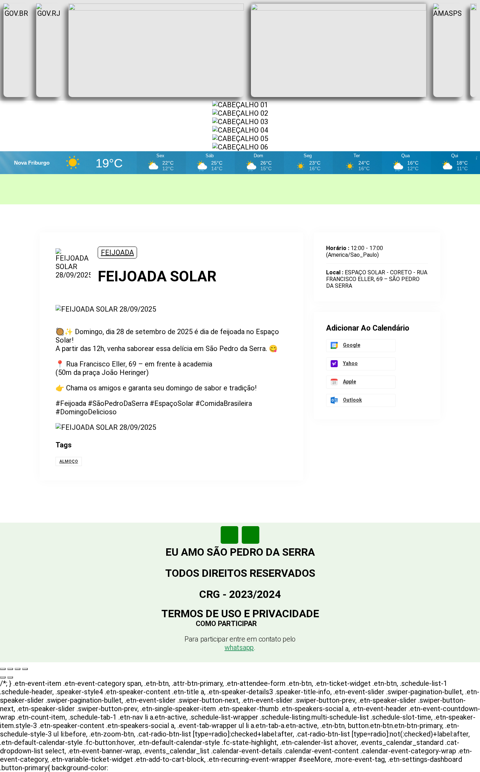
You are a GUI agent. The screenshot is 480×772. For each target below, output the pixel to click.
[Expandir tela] (10, 669)
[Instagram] (250, 535)
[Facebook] (229, 535)
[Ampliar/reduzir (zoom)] (3, 669)
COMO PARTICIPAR (226, 623)
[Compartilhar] (17, 669)
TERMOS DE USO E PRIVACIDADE (240, 613)
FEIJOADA (117, 252)
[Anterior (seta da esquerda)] (3, 677)
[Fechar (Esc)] (25, 669)
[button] (240, 623)
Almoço (68, 461)
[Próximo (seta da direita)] (10, 677)
